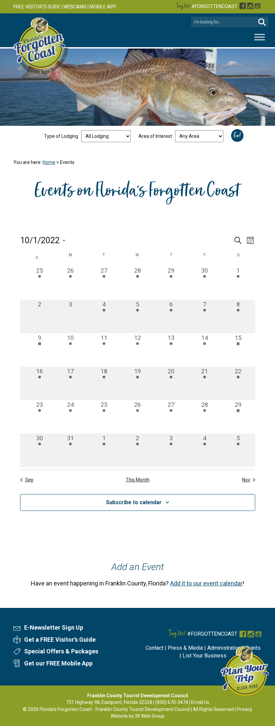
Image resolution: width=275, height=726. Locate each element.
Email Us (200, 702)
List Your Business (204, 655)
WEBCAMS (75, 6)
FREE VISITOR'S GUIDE (36, 6)
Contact (154, 648)
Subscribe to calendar (134, 502)
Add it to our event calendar (206, 583)
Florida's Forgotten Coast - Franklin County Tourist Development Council (115, 709)
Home (49, 162)
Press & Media (185, 648)
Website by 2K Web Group (137, 716)
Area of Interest (155, 136)
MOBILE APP (103, 6)
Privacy (244, 709)
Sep (29, 479)
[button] (262, 22)
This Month (138, 479)
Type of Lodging (61, 136)
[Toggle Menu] (259, 37)
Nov (246, 479)
